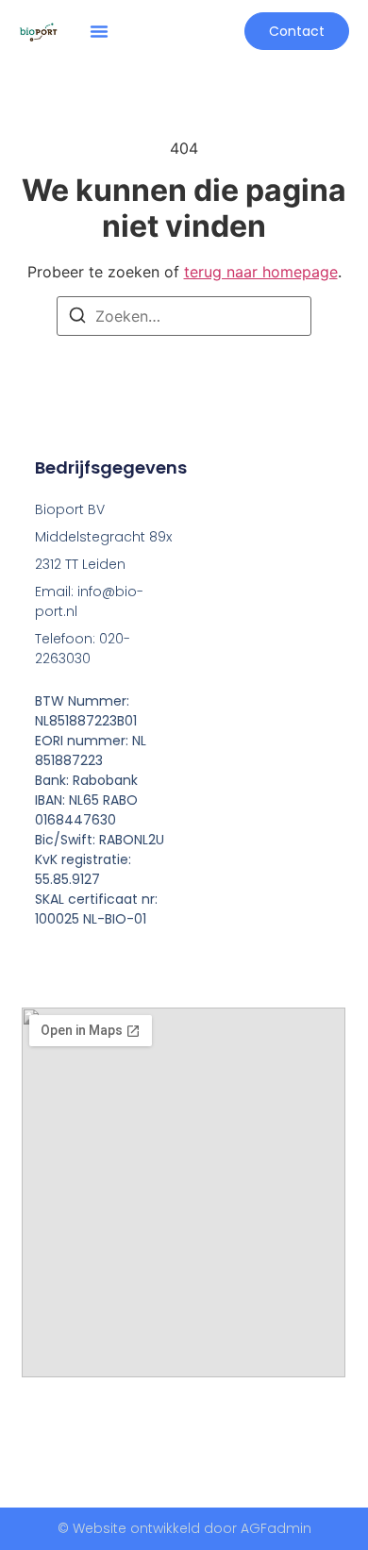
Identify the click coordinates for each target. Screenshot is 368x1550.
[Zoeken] (77, 318)
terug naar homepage (261, 271)
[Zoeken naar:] (184, 316)
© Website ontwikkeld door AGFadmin (184, 1528)
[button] (99, 31)
